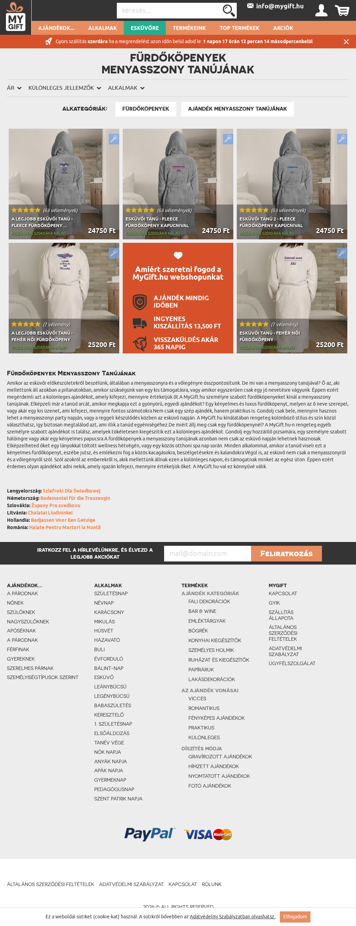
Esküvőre (145, 28)
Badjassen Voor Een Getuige (63, 520)
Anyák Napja (110, 761)
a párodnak (22, 593)
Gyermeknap (110, 780)
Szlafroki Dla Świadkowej (71, 491)
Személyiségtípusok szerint (43, 677)
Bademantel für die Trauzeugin (75, 498)
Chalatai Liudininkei (50, 513)
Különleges (204, 737)
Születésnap (111, 593)
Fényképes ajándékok (216, 718)
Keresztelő (109, 715)
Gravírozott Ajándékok (220, 756)
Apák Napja (108, 770)
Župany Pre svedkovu (55, 506)
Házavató (107, 640)
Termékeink (189, 28)
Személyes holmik (211, 650)
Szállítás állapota (281, 615)
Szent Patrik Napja (118, 798)
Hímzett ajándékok (213, 766)
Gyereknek (21, 659)
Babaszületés (112, 705)
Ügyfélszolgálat (287, 663)
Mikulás (104, 621)
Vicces (197, 698)
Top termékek (239, 28)
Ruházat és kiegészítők (218, 660)
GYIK (274, 603)
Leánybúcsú (110, 686)
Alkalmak (102, 28)
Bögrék (198, 630)
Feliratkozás (286, 553)
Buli (99, 649)
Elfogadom (295, 917)
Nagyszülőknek (28, 621)
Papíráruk (201, 669)
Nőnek (15, 603)
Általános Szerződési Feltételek (283, 633)
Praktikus (201, 728)
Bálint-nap (108, 668)
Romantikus (203, 708)
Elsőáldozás (111, 733)
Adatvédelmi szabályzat (285, 651)
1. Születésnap (113, 724)
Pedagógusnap (114, 789)
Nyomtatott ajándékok (219, 776)
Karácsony (109, 612)
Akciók (283, 28)
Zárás (346, 41)
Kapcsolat (283, 593)
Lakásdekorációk (211, 679)
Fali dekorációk (209, 601)
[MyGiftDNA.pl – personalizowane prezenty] (16, 17)
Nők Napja (107, 752)
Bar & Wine (202, 611)
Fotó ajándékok (209, 786)
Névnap (104, 603)
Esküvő (104, 677)
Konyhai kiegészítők (214, 640)
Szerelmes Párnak (30, 668)
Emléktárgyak (207, 621)
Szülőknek (21, 612)
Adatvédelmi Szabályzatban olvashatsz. (232, 917)
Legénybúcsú (112, 696)
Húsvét (103, 630)
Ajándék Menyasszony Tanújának (237, 109)
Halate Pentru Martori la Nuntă (65, 528)
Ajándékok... (56, 28)
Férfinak (18, 649)
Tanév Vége (109, 742)
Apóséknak (21, 630)
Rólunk (211, 884)
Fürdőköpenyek (145, 109)
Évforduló (108, 659)
